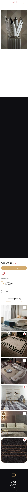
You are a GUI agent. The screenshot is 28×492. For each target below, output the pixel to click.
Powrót (7, 291)
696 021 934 (10, 284)
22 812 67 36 (7, 285)
